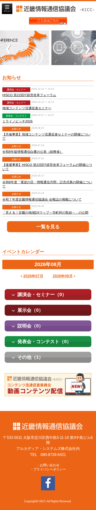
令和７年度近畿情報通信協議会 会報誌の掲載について (42, 199)
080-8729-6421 (53, 455)
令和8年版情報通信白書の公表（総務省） (32, 152)
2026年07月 (33, 276)
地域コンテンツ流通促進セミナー (26, 108)
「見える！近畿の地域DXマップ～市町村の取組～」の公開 (45, 212)
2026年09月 (63, 276)
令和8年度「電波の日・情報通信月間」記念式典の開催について (47, 184)
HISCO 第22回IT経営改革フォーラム (29, 95)
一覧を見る (48, 226)
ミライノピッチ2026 (17, 121)
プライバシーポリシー (49, 469)
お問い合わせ (49, 465)
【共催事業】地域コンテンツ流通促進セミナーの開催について (46, 136)
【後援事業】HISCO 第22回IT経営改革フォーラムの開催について (47, 167)
